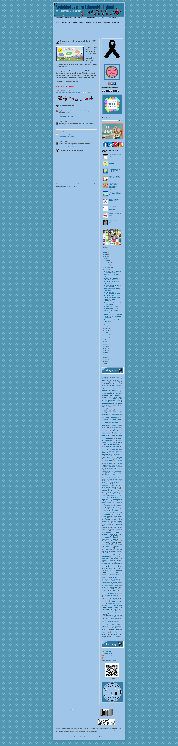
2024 (104, 252)
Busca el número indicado (111, 306)
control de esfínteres (107, 429)
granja (115, 527)
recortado (105, 613)
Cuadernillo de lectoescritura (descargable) (112, 208)
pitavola (61, 108)
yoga (103, 637)
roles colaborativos (115, 618)
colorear (104, 414)
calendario (104, 401)
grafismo (107, 525)
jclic (103, 540)
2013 (104, 355)
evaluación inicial (116, 512)
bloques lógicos (111, 400)
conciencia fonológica (112, 422)
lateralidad (117, 546)
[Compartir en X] (86, 92)
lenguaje (109, 549)
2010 (104, 361)
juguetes (120, 544)
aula (106, 395)
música (120, 568)
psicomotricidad (106, 611)
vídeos (115, 634)
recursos (118, 613)
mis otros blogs (115, 22)
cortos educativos (107, 432)
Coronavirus (116, 430)
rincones (120, 616)
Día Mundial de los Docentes (115, 479)
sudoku (115, 626)
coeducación (117, 412)
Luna (103, 554)
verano (80, 92)
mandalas (114, 554)
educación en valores (114, 495)
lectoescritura (106, 548)
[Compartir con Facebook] (88, 92)
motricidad (115, 566)
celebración (107, 411)
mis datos (88, 22)
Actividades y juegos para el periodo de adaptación (114, 170)
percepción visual (106, 592)
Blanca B (61, 121)
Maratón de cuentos (106, 558)
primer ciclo (113, 600)
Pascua (104, 587)
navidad (119, 570)
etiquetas (104, 510)
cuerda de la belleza (117, 435)
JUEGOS (75, 22)
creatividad (119, 432)
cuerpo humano (108, 437)
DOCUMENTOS (58, 19)
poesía (120, 595)
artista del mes (116, 388)
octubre (107, 265)
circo (119, 411)
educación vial (119, 502)
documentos (106, 490)
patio (111, 587)
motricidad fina (107, 568)
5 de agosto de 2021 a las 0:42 (67, 127)
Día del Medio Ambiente (116, 466)
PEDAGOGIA (64, 22)
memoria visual (110, 562)
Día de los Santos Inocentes (114, 462)
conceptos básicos (106, 420)
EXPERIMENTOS (68, 17)
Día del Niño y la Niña (110, 468)
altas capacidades (115, 380)
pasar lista (117, 585)
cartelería (116, 406)
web (110, 636)
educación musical (112, 500)
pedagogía (106, 589)
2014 (104, 352)
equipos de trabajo (108, 504)
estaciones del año (112, 507)
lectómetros (118, 547)
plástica (120, 593)
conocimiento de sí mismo (110, 424)
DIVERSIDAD (115, 19)
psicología (114, 609)
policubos (107, 596)
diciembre (107, 260)
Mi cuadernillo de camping (111, 308)
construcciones (115, 427)
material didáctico (116, 560)
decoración (108, 438)
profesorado (117, 605)
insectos (120, 536)
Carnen (61, 132)
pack (121, 584)
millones (116, 563)
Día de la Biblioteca (113, 454)
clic (103, 412)
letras (118, 549)
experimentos (108, 515)
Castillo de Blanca (108, 653)
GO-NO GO (111, 524)
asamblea (104, 390)
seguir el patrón (106, 623)
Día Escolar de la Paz (112, 473)
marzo (106, 332)
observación (105, 579)
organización (105, 582)
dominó (116, 490)
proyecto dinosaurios (114, 607)
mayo (106, 328)
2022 (104, 256)
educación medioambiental (112, 499)
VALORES (57, 22)
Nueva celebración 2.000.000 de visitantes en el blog (115, 193)
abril (106, 330)
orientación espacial (116, 582)
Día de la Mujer (118, 457)
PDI (116, 587)
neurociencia (111, 572)
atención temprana (107, 393)
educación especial (113, 497)
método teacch (108, 563)
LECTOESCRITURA (101, 17)
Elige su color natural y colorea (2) (113, 314)
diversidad (105, 489)
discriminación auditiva (109, 485)
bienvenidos (108, 398)
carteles (104, 409)
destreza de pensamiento (108, 448)
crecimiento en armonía (112, 433)
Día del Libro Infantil (110, 465)
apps (110, 383)
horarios (110, 532)
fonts (117, 521)
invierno (116, 539)
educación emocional (115, 494)
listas (106, 551)
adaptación (104, 378)
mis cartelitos (106, 22)
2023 (104, 254)
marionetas (117, 558)
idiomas (104, 536)
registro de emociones (113, 615)
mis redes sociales (97, 22)
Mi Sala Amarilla (107, 651)
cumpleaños (119, 437)
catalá (118, 409)
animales (104, 382)
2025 (104, 250)
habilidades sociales (115, 529)
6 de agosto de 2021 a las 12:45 (67, 136)
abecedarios (105, 377)
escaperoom (118, 504)
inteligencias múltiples (112, 537)
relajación (111, 616)
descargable (117, 442)
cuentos (104, 435)
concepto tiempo (114, 419)
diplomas (116, 483)
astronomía (105, 392)
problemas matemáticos (113, 603)
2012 (104, 357)
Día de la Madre (107, 457)
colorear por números (117, 414)
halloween (105, 531)
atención (114, 392)
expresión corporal (106, 516)
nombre (104, 575)
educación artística (116, 492)
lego (103, 549)
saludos (116, 620)
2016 (104, 348)
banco (103, 397)
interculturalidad (106, 539)
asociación (115, 390)
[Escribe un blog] (85, 92)
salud (109, 620)
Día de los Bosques (110, 460)
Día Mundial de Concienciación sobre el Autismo (112, 478)
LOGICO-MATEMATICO (112, 17)
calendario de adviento (108, 403)
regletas (104, 616)
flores (112, 521)
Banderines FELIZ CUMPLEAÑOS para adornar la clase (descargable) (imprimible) (114, 186)
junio (106, 326)
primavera (104, 600)
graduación (119, 524)
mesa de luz (119, 562)
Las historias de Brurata (109, 660)
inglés (111, 536)
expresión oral (118, 516)
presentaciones (113, 598)
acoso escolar (116, 377)
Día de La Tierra (118, 459)
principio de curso (116, 601)
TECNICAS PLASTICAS (79, 17)
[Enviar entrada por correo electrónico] (69, 90)
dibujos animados (115, 482)
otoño (113, 584)
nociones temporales (115, 574)
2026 (104, 247)
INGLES (94, 19)
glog (103, 524)
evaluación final (106, 512)
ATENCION (65, 19)
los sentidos (117, 552)
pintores (104, 593)
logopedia (119, 551)
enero (106, 337)
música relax (109, 570)
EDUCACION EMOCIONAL (104, 19)
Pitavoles (105, 658)
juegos (73, 92)
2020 (104, 339)
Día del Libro (119, 463)
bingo (115, 398)
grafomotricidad (106, 527)
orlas (106, 584)
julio (106, 324)
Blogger (103, 736)
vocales (104, 636)
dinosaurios (105, 483)
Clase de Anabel (107, 655)
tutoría (113, 631)
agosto (106, 269)
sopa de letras (107, 626)
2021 (104, 258)
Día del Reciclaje (112, 469)
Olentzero (116, 579)
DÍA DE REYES (108, 463)
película (115, 590)
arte (121, 387)
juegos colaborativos (108, 544)
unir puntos (115, 632)
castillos (112, 409)
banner (120, 397)
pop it (113, 596)
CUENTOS (81, 22)
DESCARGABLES (59, 17)
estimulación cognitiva (109, 509)
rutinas (103, 620)
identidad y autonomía (110, 534)
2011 (104, 359)
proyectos (104, 609)
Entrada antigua (93, 183)
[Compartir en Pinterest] (89, 92)
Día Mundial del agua (109, 480)
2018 (104, 344)
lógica (112, 551)
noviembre (107, 262)
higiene (114, 530)
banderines (112, 397)
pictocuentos (117, 592)
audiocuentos (119, 393)
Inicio (77, 183)
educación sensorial (107, 502)
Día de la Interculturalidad (116, 455)
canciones (114, 405)
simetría (107, 624)
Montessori (112, 565)
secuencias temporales (114, 621)
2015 (104, 350)
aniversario (113, 382)
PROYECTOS (87, 19)
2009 (104, 363)
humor (118, 532)
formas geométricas (106, 522)
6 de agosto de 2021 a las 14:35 (67, 147)
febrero (107, 334)
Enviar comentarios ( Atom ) (70, 186)
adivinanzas (113, 378)
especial (120, 505)
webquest (117, 636)
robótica (107, 618)
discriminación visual (109, 487)
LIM (102, 551)
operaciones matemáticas (110, 580)
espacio (114, 505)
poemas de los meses (110, 595)
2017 (104, 346)
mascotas (104, 560)
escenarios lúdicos (106, 505)
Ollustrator (86, 736)
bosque (119, 400)
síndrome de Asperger (117, 624)
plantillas (111, 593)
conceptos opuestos (118, 420)
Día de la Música (108, 459)
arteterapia (107, 388)
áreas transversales (111, 387)
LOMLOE (107, 552)
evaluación (115, 510)
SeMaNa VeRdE (118, 623)
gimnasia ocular (117, 522)
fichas (109, 518)
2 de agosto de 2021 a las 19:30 (67, 116)
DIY (115, 489)
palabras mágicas (109, 585)
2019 (104, 342)
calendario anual (115, 401)
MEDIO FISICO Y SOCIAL (76, 19)
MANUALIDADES (91, 17)
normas (113, 575)
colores (107, 416)
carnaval (105, 406)
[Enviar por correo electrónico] (83, 92)
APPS (70, 22)
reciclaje (116, 611)
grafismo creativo (116, 525)
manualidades (108, 557)
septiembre (108, 267)
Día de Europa (112, 452)
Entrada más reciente (61, 183)
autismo (117, 395)
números (114, 577)
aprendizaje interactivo (65, 92)
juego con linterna (110, 540)
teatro (112, 627)
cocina (109, 412)
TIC (77, 92)
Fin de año (115, 519)
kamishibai (108, 546)
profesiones (105, 605)
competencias (116, 416)
